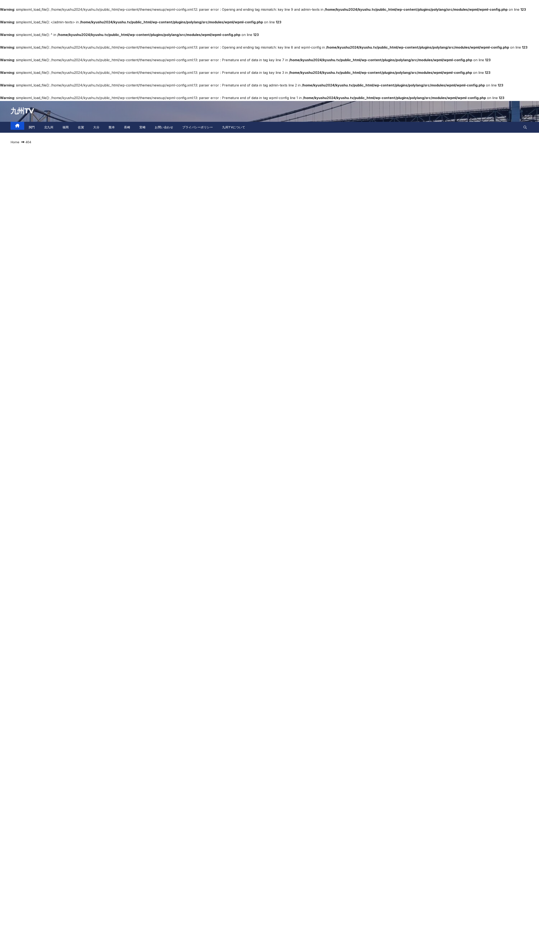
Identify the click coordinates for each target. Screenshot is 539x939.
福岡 (66, 127)
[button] (525, 127)
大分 (96, 127)
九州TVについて (233, 127)
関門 (32, 127)
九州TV (22, 110)
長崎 (127, 127)
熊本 (112, 127)
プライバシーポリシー (197, 127)
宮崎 (142, 127)
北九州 (48, 127)
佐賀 (81, 127)
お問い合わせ (164, 127)
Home (15, 142)
